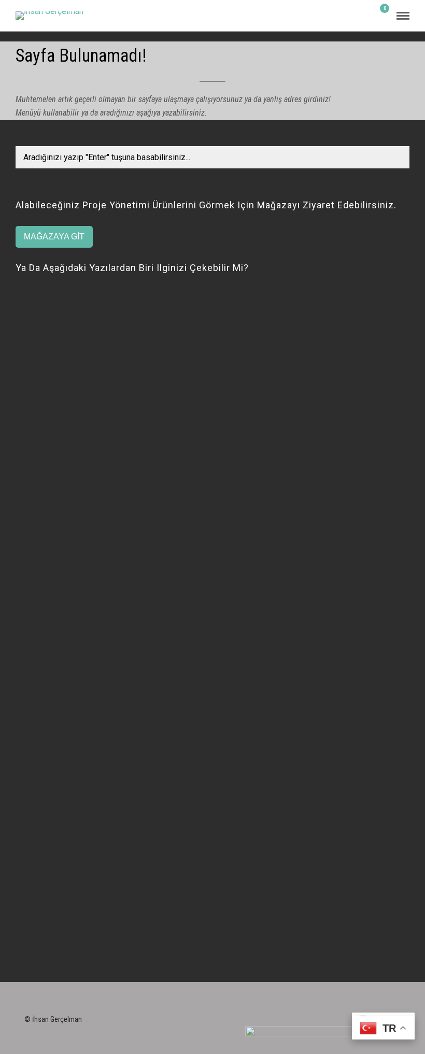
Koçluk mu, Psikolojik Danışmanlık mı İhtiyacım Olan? (112, 307)
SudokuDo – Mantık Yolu (60, 823)
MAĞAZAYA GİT (54, 236)
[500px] (335, 1017)
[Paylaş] (366, 16)
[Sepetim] (380, 15)
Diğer (25, 538)
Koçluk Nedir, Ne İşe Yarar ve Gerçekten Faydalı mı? (110, 443)
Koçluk (28, 293)
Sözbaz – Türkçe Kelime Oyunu (73, 687)
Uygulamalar (39, 674)
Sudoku (28, 809)
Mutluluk (32, 552)
